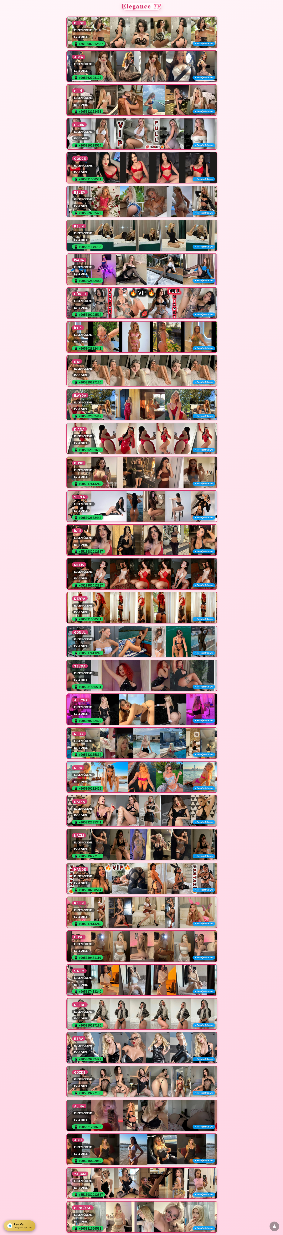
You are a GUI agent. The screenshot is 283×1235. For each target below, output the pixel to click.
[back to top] (274, 1226)
